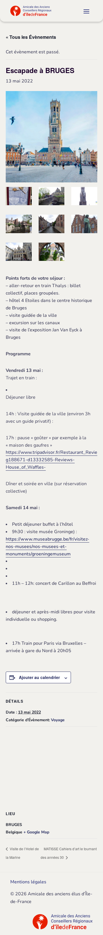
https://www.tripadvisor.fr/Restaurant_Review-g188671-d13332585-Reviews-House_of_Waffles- (54, 459)
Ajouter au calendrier (39, 677)
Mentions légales (28, 882)
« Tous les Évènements (31, 37)
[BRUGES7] (52, 225)
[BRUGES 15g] (19, 253)
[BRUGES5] (19, 197)
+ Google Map (36, 832)
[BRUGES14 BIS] (84, 197)
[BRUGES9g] (19, 225)
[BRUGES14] (52, 197)
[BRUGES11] (52, 253)
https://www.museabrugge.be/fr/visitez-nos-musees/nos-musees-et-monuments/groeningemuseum (47, 546)
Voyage (58, 720)
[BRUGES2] (84, 225)
